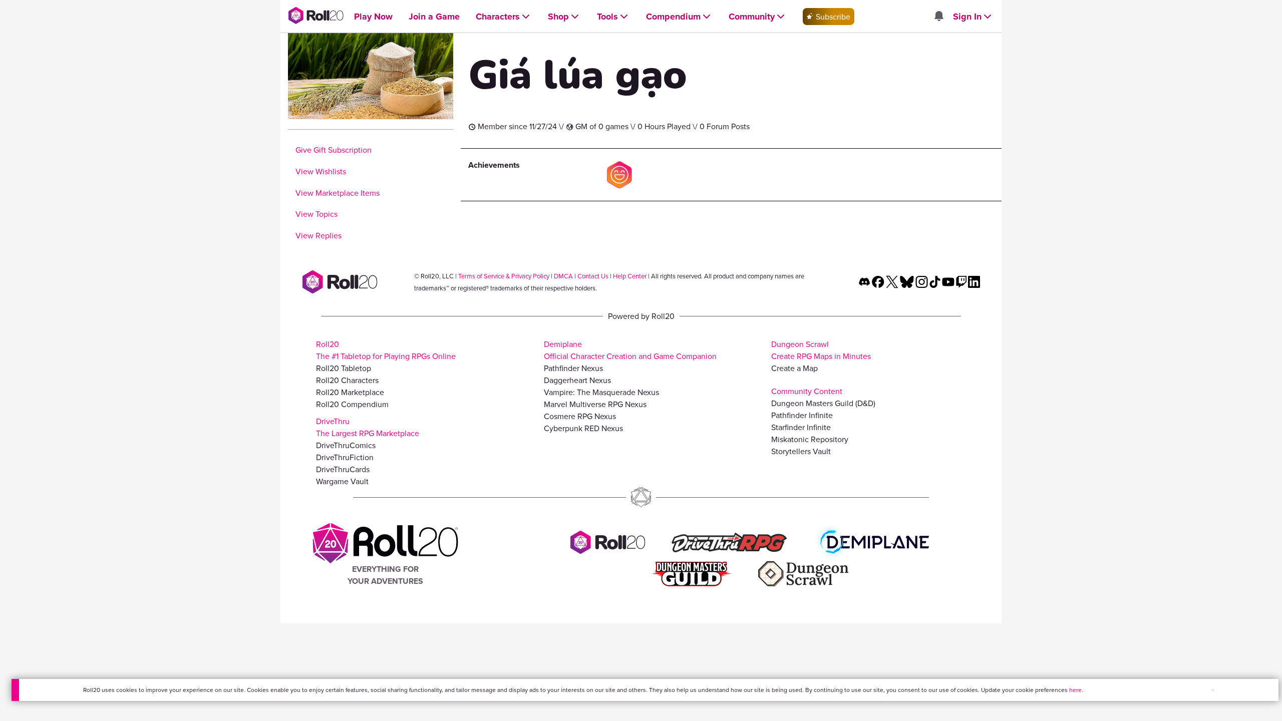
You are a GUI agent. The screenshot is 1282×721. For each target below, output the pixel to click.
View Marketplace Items (337, 192)
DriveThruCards (343, 469)
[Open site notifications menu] (938, 16)
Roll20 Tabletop (343, 368)
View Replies (318, 235)
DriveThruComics (346, 445)
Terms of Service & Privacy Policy (503, 275)
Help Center (630, 275)
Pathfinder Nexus (573, 368)
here (1075, 689)
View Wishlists (320, 171)
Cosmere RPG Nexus (580, 416)
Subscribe (832, 16)
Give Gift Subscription (333, 149)
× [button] (1213, 689)
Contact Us (592, 275)
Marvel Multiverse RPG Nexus (595, 404)
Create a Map (794, 368)
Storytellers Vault (801, 451)
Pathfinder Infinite (802, 415)
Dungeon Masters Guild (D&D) (823, 403)
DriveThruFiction (345, 457)
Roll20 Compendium (352, 404)
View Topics (316, 213)
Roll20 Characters (347, 380)
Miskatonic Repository (809, 439)
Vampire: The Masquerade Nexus (601, 392)
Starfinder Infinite (801, 427)
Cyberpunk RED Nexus (583, 428)
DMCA (563, 275)
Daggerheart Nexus (577, 380)
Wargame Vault (342, 481)
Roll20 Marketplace (350, 392)
